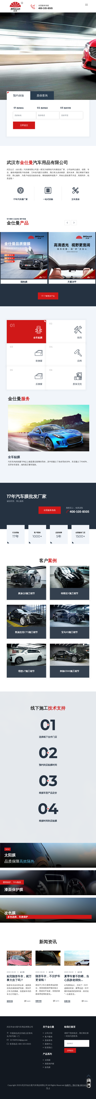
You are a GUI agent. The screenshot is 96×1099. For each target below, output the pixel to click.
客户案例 (48, 1036)
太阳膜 (47, 1060)
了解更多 (61, 80)
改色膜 (47, 1067)
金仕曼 (22, 972)
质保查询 (48, 1040)
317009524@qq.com (18, 1040)
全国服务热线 (50, 510)
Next (74, 222)
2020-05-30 (11, 972)
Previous (67, 222)
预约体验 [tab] (18, 95)
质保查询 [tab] (42, 95)
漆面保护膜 (49, 1063)
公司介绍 (48, 1033)
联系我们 (48, 1047)
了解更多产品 (49, 296)
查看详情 (10, 1001)
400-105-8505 (45, 8)
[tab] (26, 331)
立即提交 (24, 125)
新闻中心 (48, 1044)
